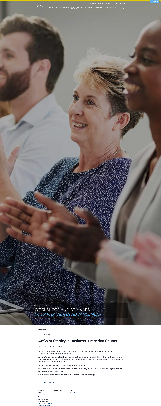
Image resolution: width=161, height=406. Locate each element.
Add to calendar (46, 382)
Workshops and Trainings (76, 8)
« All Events (42, 329)
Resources (98, 7)
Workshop (47, 405)
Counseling (89, 7)
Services (66, 7)
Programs (107, 7)
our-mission (73, 392)
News (115, 7)
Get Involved (122, 8)
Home (51, 7)
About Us (58, 7)
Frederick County (42, 403)
